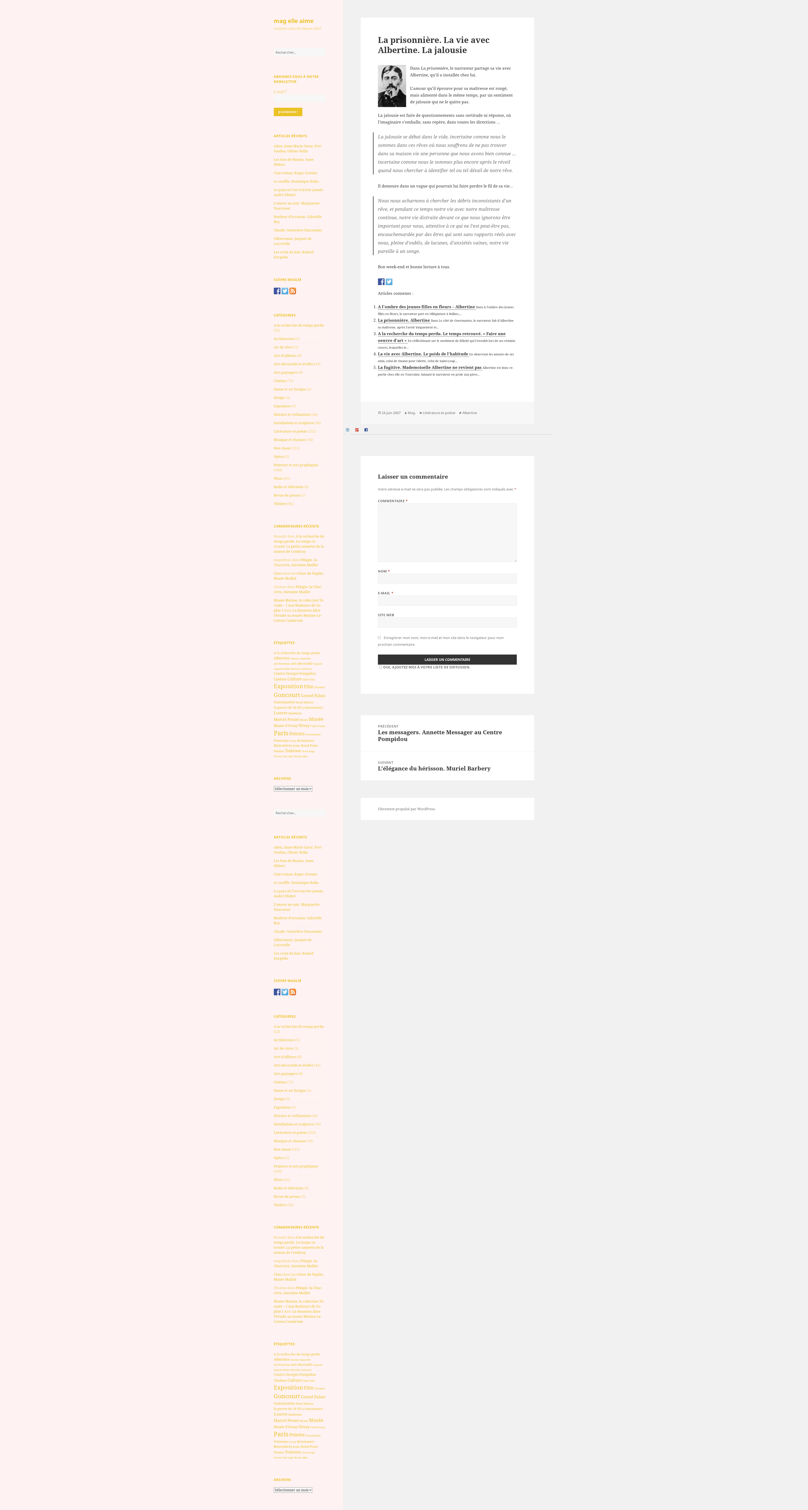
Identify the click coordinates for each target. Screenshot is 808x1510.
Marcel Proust (286, 719)
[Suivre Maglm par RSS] (292, 291)
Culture (294, 679)
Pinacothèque (313, 734)
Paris (281, 733)
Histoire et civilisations (292, 414)
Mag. (412, 412)
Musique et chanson (290, 439)
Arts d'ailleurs (285, 355)
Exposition (282, 406)
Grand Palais (313, 695)
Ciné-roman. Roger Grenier (296, 173)
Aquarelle (305, 658)
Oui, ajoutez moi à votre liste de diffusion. (426, 667)
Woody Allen (301, 756)
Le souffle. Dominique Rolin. (296, 181)
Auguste (318, 663)
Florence (319, 687)
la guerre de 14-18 (287, 707)
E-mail (280, 91)
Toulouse (293, 750)
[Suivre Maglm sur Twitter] (285, 291)
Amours (294, 658)
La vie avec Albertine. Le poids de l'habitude (423, 354)
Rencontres (283, 745)
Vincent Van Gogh (283, 756)
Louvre (280, 712)
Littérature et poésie (290, 431)
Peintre (297, 734)
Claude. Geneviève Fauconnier (298, 230)
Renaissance (305, 740)
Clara (278, 573)
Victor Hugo (308, 751)
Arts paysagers (286, 372)
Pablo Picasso (318, 726)
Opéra (279, 456)
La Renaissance (312, 707)
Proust (292, 740)
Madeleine (295, 713)
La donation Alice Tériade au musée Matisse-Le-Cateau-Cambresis (298, 615)
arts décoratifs (302, 663)
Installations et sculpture (294, 423)
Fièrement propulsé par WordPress (406, 809)
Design (279, 397)
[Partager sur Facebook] (381, 281)
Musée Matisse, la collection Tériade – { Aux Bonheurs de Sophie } (299, 605)
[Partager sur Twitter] (389, 281)
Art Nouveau (282, 663)
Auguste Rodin (282, 668)
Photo (278, 478)
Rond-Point (309, 745)
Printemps (281, 740)
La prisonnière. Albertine (404, 320)
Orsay (304, 725)
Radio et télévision (288, 487)
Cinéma (280, 380)
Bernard (295, 668)
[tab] (348, 429)
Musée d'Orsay (286, 725)
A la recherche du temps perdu (299, 325)
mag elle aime (294, 21)
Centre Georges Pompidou (295, 673)
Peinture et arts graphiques (296, 465)
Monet (304, 720)
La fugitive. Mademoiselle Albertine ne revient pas (430, 367)
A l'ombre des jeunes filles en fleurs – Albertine (427, 306)
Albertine (282, 658)
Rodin (296, 746)
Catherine (306, 668)
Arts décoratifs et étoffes (293, 364)
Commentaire (393, 501)
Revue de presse (287, 495)
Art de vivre (283, 347)
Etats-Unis (309, 679)
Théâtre (280, 503)
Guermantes (284, 702)
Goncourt (287, 695)
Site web (386, 615)
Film (309, 686)
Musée (316, 719)
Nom (384, 571)
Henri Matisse (305, 702)
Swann (279, 751)
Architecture (284, 338)
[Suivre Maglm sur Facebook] (277, 291)
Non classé (282, 448)
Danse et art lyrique (290, 389)
